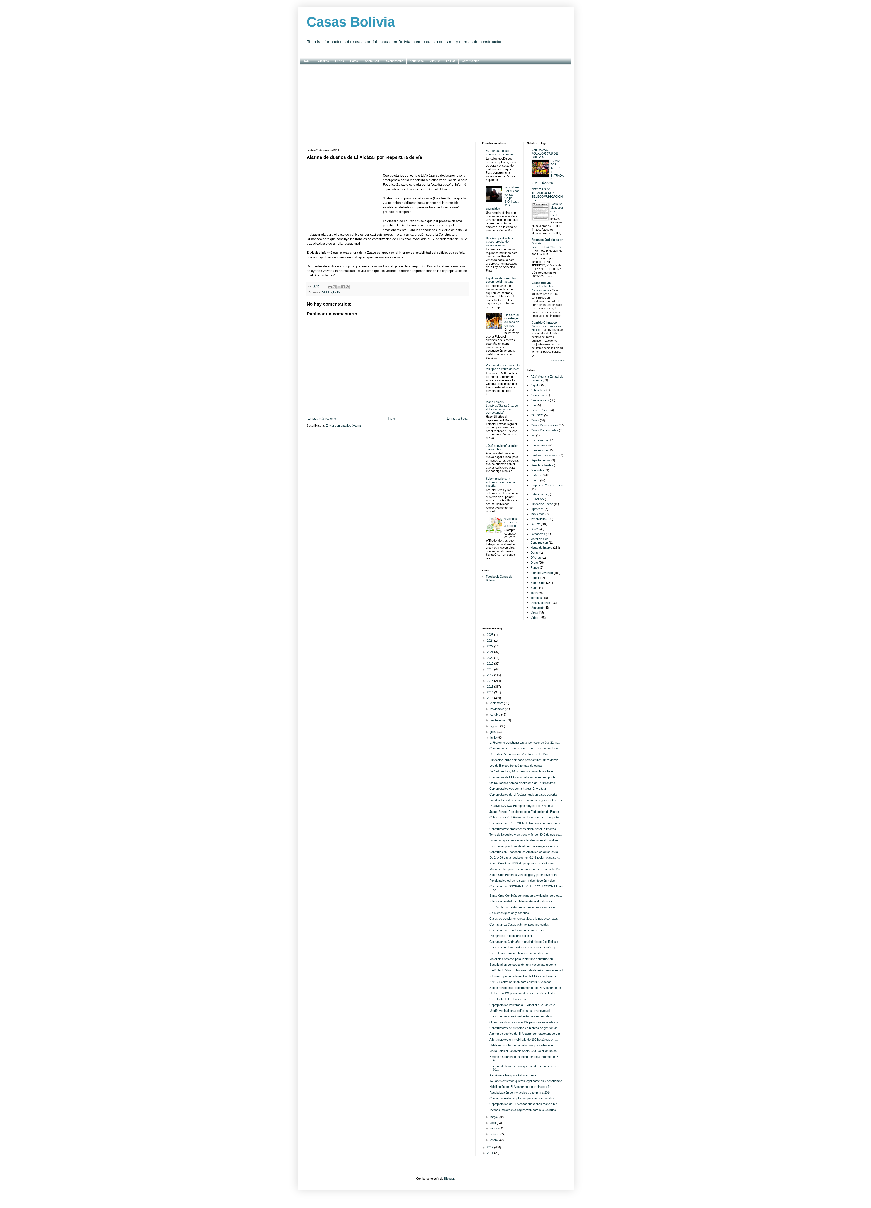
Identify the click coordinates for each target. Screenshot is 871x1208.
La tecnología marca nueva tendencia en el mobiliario (524, 840)
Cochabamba (394, 61)
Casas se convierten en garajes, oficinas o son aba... (524, 918)
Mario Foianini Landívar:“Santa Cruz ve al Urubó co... (524, 1051)
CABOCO (537, 415)
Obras (534, 552)
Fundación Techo (542, 504)
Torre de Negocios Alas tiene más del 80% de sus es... (525, 834)
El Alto (339, 61)
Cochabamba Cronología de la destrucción (517, 930)
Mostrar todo (558, 360)
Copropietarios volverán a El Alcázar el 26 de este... (523, 1005)
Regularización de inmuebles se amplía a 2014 (520, 1092)
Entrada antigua (457, 418)
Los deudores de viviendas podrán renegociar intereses (525, 800)
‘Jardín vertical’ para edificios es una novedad (519, 1010)
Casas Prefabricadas (544, 430)
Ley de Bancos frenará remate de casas (515, 765)
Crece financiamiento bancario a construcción (519, 953)
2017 (490, 675)
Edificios (326, 292)
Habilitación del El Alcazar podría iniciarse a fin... (521, 1086)
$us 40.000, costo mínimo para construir (500, 152)
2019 (490, 663)
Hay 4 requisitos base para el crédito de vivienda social (500, 241)
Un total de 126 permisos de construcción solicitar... (523, 993)
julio (493, 732)
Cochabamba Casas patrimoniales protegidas (519, 924)
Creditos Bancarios (543, 455)
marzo (494, 1128)
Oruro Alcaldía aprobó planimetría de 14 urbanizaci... (523, 783)
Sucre (534, 587)
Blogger (449, 1178)
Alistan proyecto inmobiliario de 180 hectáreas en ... (523, 1039)
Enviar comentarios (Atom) (343, 425)
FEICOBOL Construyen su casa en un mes (511, 320)
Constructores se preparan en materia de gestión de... (524, 1028)
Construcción (470, 61)
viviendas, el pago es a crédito (511, 522)
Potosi (354, 61)
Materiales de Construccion (539, 540)
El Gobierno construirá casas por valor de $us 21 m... (524, 742)
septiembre (498, 720)
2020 (490, 658)
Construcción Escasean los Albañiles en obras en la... (524, 852)
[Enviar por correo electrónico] (330, 287)
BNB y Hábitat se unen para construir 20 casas (520, 982)
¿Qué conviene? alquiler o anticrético (502, 447)
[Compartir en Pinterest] (347, 287)
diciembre (497, 703)
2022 (490, 646)
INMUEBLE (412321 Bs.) (547, 247)
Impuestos (537, 514)
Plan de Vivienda (542, 573)
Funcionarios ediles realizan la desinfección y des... (523, 880)
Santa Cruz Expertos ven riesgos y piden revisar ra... (524, 875)
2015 (490, 686)
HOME (307, 61)
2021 (490, 652)
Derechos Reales (542, 465)
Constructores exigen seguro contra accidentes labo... (524, 748)
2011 (490, 1153)
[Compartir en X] (338, 287)
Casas (535, 420)
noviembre (497, 709)
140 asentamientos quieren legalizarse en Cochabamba (525, 1081)
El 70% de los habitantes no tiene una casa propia (522, 907)
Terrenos (536, 597)
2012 (490, 1147)
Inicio (391, 418)
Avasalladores (540, 400)
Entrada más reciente (322, 418)
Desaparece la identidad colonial (510, 936)
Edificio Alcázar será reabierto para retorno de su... (522, 1016)
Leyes (534, 529)
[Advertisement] (436, 103)
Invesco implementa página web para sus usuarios (522, 1110)
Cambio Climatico (544, 322)
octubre (495, 714)
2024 (490, 640)
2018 (490, 669)
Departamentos (540, 460)
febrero (495, 1134)
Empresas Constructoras (547, 485)
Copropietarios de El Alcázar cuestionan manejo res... (524, 1104)
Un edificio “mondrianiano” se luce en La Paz (518, 754)
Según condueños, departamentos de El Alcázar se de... (526, 987)
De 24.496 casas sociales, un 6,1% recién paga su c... (525, 857)
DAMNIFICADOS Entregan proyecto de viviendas (522, 806)
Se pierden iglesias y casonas (509, 913)
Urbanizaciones (541, 602)
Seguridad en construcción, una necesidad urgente (522, 964)
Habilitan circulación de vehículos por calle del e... (522, 1045)
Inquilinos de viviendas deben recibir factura (501, 280)
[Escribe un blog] (334, 287)
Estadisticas (539, 494)
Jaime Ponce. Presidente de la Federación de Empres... (526, 811)
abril (493, 1123)
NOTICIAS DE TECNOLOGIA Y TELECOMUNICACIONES (547, 195)
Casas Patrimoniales (544, 425)
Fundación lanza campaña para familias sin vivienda (523, 760)
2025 (490, 634)
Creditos (323, 61)
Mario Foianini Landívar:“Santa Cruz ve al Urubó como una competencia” (502, 407)
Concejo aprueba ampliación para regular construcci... (524, 1098)
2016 (490, 681)
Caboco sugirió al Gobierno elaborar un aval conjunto (524, 817)
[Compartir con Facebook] (343, 287)
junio (493, 737)
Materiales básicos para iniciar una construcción (521, 959)
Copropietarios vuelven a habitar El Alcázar (517, 788)
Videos (535, 617)
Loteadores (538, 534)
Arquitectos (538, 395)
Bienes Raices (540, 410)
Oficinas (536, 557)
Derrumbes (538, 470)
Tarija (534, 592)
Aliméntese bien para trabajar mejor (512, 1075)
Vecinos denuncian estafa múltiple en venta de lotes (503, 367)
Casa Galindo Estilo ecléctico (508, 999)
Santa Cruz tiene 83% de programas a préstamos (521, 863)
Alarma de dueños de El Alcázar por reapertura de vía (524, 1033)
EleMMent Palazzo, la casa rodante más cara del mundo (526, 970)
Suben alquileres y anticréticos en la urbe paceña (500, 482)
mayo (494, 1117)
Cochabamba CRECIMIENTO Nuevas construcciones (524, 823)
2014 (490, 692)
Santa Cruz (372, 61)
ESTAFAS (537, 499)
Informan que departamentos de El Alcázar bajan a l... (524, 976)
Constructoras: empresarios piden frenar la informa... (524, 829)
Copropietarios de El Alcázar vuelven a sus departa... (524, 794)
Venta (534, 612)
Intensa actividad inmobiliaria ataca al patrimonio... (522, 901)
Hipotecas (537, 509)
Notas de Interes (541, 547)
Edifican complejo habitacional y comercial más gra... (524, 947)
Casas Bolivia (351, 21)
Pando (535, 567)
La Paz (450, 61)
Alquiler (435, 61)
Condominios (539, 445)
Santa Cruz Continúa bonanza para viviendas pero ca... (525, 895)
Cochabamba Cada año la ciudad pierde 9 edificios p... (525, 941)
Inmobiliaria (538, 519)
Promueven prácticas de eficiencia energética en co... (524, 846)
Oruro (534, 562)
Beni (533, 405)
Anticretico (417, 61)
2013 (490, 698)
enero (494, 1140)
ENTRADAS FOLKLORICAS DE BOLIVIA (545, 153)
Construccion (539, 450)
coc (533, 435)
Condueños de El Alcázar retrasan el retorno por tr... (523, 777)
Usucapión (537, 607)
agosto (495, 726)
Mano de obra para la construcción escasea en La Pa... (525, 869)
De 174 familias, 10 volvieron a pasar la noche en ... (523, 771)
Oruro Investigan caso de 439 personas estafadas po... (525, 1022)
